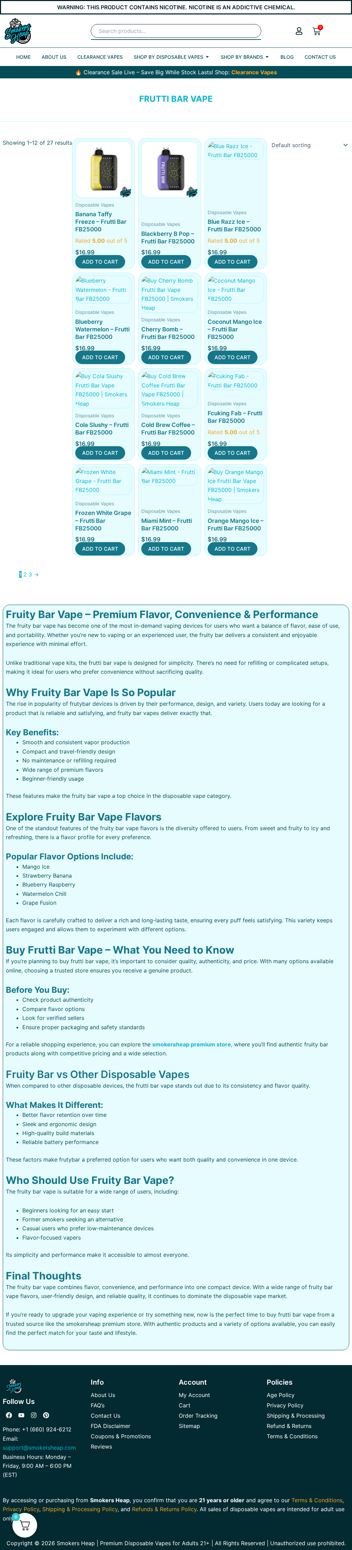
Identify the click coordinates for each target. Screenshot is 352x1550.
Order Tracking (198, 1415)
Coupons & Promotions (121, 1436)
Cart (184, 1405)
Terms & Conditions (292, 1436)
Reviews (101, 1446)
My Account (194, 1395)
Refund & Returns (289, 1425)
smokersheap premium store (191, 1044)
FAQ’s (97, 1405)
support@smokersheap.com (39, 1447)
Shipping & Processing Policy (80, 1509)
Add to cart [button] (100, 262)
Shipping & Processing (296, 1415)
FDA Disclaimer (110, 1425)
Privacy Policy (285, 1405)
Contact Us (105, 1415)
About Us (103, 1395)
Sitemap (189, 1425)
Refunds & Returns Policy (164, 1509)
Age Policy (281, 1395)
